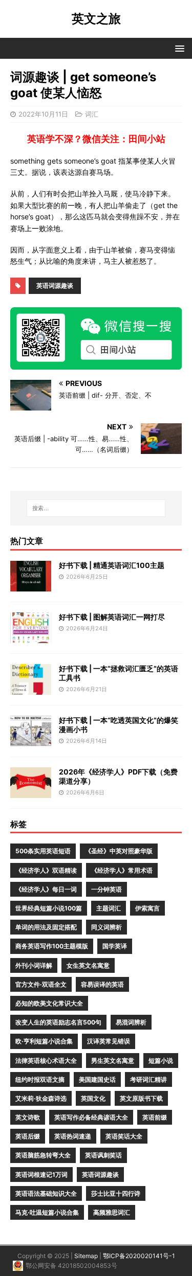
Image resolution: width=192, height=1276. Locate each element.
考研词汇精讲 (148, 1079)
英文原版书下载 (141, 1098)
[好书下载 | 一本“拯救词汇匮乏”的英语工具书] (30, 688)
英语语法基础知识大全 (46, 1193)
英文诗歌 (27, 1117)
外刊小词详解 (33, 965)
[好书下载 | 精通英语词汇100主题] (30, 585)
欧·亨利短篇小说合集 (44, 1041)
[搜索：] (96, 508)
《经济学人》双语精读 (46, 870)
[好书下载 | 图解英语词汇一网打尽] (30, 636)
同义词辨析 (106, 927)
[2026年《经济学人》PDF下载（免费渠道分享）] (30, 791)
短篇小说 (160, 1060)
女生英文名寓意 (88, 965)
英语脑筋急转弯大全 (43, 1155)
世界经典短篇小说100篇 (48, 908)
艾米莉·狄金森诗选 (41, 1098)
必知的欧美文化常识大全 (49, 1003)
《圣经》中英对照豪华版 (119, 851)
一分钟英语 (106, 889)
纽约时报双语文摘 (40, 1079)
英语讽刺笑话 (103, 1155)
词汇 (91, 114)
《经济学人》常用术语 (122, 870)
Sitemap (86, 1256)
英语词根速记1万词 (41, 1174)
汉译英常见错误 (108, 1041)
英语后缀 (27, 1136)
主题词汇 (108, 908)
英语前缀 (154, 1117)
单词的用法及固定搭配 (46, 927)
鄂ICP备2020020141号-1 (139, 1256)
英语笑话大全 (123, 1136)
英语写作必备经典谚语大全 (91, 1117)
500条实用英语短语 (43, 851)
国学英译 (114, 946)
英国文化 (93, 1098)
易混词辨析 (131, 1022)
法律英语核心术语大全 (46, 1060)
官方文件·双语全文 (41, 984)
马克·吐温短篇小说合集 (47, 1212)
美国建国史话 (97, 1079)
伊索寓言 (147, 908)
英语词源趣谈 (54, 285)
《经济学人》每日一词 (46, 889)
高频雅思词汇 (111, 1212)
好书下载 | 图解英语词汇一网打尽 (112, 616)
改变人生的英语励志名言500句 (58, 1022)
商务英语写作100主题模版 (51, 946)
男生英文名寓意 (112, 1060)
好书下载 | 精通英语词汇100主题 (111, 565)
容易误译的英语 (102, 984)
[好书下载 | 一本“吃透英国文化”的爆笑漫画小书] (30, 740)
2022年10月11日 (43, 114)
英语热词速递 (72, 1136)
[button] (177, 47)
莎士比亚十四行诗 (115, 1193)
